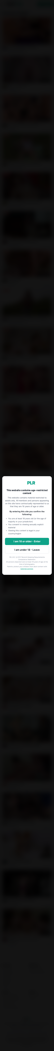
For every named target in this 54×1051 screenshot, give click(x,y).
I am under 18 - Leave (27, 549)
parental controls (26, 569)
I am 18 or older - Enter (27, 541)
